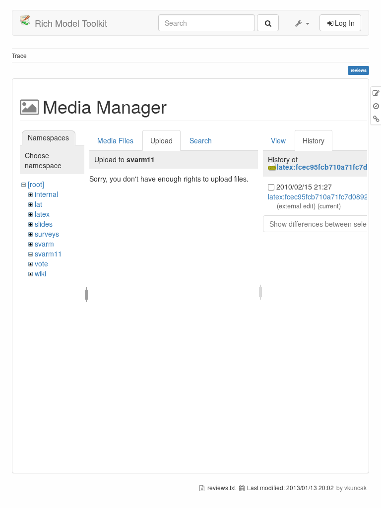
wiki (40, 273)
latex (42, 214)
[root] (36, 184)
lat (38, 204)
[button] (301, 22)
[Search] (268, 22)
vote (41, 263)
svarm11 (48, 253)
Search (201, 140)
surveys (47, 234)
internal (46, 194)
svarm (44, 244)
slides (44, 224)
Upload (161, 140)
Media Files (115, 140)
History (313, 140)
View (278, 140)
